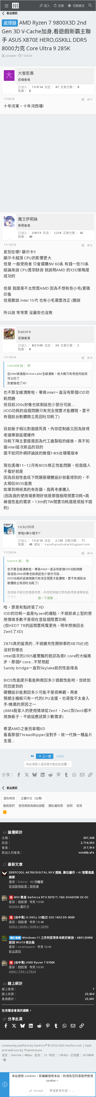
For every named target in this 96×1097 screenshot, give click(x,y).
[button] (6, 6)
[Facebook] (4, 1066)
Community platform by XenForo (42, 1045)
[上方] (86, 805)
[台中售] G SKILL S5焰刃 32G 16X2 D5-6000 (42, 917)
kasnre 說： (16, 561)
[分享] (83, 99)
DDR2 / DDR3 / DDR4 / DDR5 (29, 927)
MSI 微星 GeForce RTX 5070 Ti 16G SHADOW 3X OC (49, 897)
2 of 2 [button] (60, 756)
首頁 (79, 806)
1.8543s (63, 1055)
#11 (90, 99)
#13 (90, 358)
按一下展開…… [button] (48, 598)
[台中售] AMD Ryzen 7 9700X (32, 962)
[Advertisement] (48, 163)
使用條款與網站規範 (32, 806)
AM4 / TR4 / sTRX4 (22, 971)
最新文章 (15, 864)
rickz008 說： (16, 366)
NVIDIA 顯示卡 (19, 906)
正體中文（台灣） (32, 798)
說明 (70, 806)
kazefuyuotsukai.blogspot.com (67, 544)
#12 (90, 245)
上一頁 (46, 756)
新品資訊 (15, 951)
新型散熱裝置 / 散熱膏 (24, 886)
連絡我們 (9, 806)
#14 (90, 553)
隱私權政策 (55, 806)
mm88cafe (86, 852)
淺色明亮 (9, 798)
